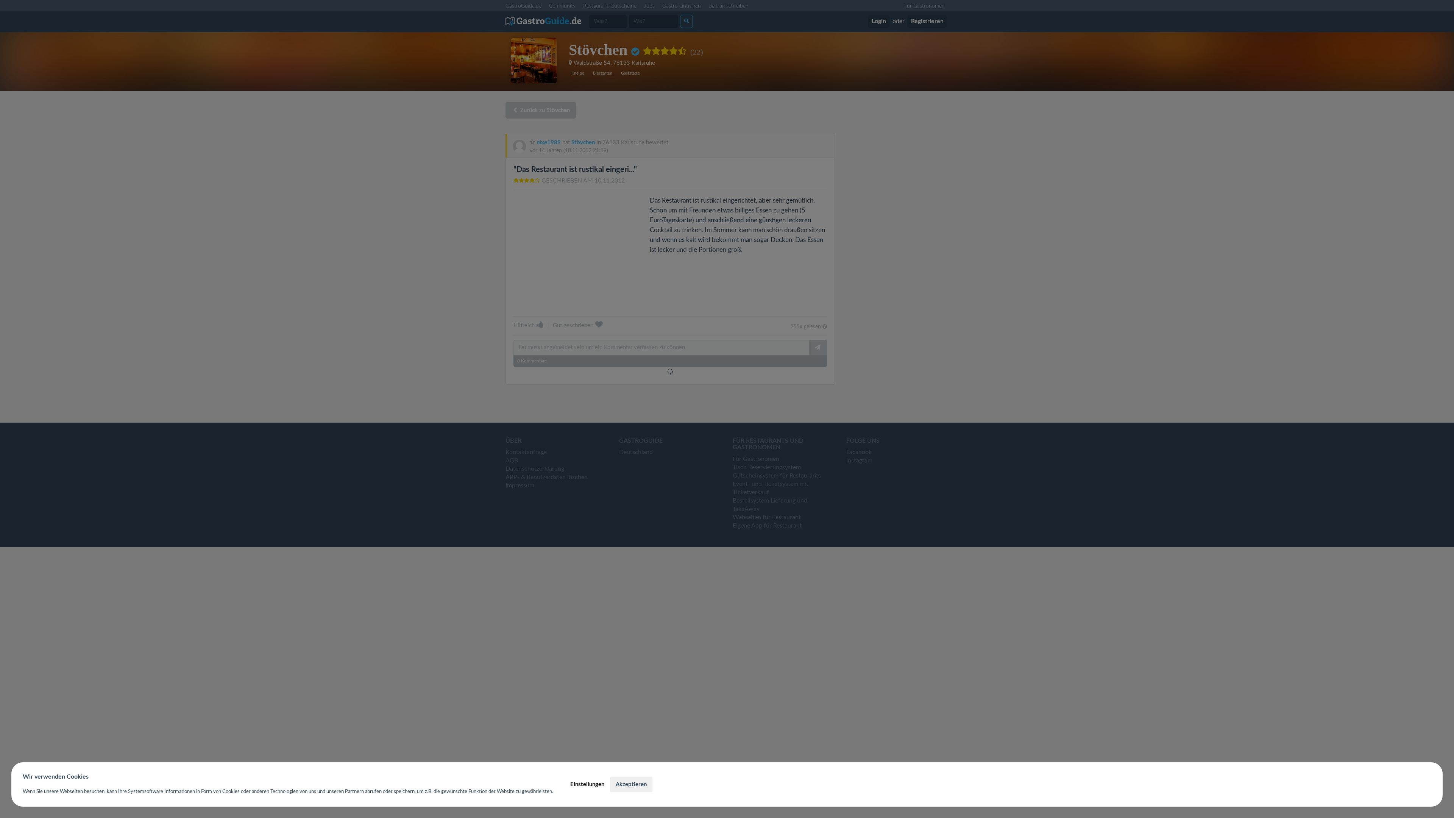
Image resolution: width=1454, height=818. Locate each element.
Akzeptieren (631, 784)
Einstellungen (587, 784)
